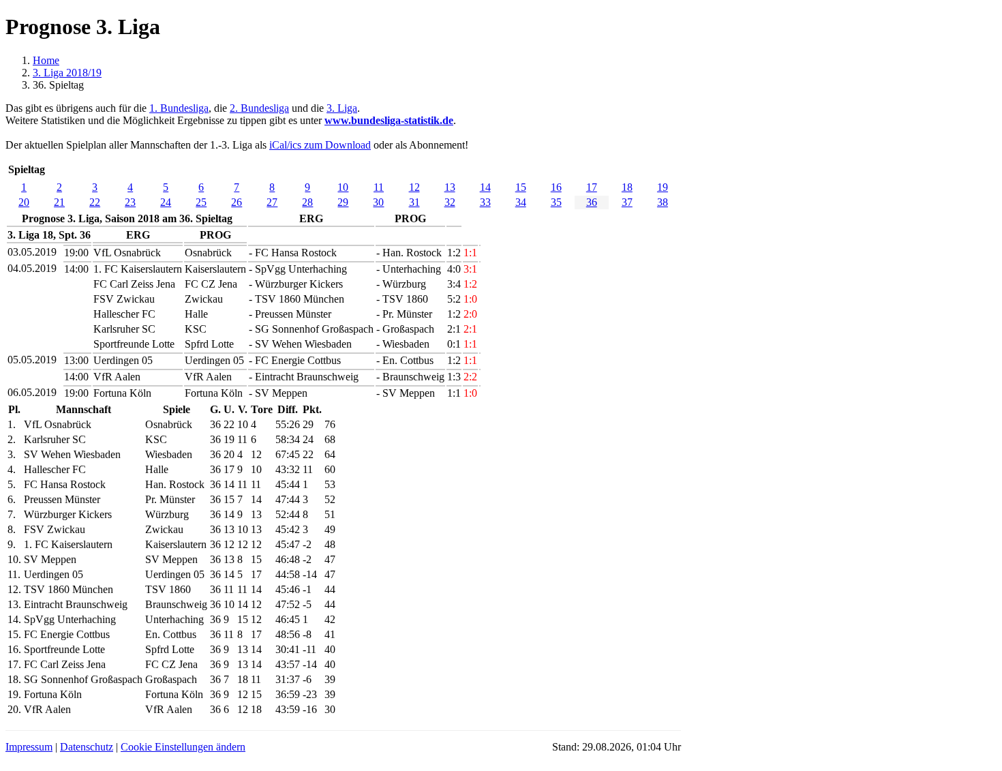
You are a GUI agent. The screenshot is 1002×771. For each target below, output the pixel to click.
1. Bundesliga (179, 108)
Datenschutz (86, 747)
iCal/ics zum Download (320, 145)
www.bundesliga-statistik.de (388, 120)
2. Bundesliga (259, 108)
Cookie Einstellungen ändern (183, 747)
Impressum (28, 747)
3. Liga (342, 108)
